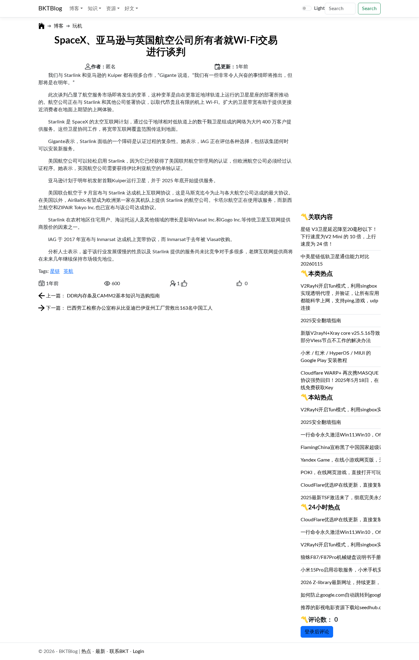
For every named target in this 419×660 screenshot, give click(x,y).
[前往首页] (41, 26)
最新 (100, 651)
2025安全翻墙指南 (321, 320)
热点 (86, 651)
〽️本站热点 (317, 397)
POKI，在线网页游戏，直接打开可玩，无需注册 (353, 472)
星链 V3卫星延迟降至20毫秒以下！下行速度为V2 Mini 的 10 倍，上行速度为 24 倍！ (339, 237)
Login (138, 651)
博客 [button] (74, 8)
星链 (55, 271)
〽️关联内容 (317, 217)
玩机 (77, 26)
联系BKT (119, 651)
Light (319, 8)
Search (369, 8)
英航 (68, 271)
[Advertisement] (341, 119)
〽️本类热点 (317, 274)
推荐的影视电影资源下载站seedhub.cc (342, 607)
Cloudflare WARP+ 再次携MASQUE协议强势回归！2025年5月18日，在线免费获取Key (340, 380)
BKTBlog (50, 9)
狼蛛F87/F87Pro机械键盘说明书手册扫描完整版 (353, 557)
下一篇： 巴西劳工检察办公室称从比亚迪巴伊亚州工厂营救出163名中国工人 (129, 308)
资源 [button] (111, 8)
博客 (58, 26)
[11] (239, 283)
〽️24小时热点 (320, 507)
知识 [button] (93, 8)
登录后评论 (317, 631)
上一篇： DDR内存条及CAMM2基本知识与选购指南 (102, 295)
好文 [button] (130, 8)
